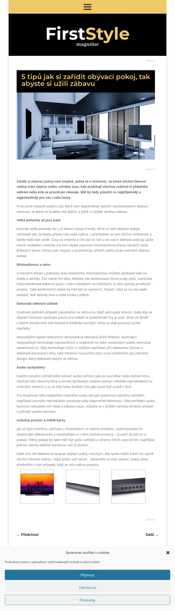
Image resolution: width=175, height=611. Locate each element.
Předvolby (87, 600)
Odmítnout (87, 587)
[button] (168, 552)
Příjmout (87, 575)
